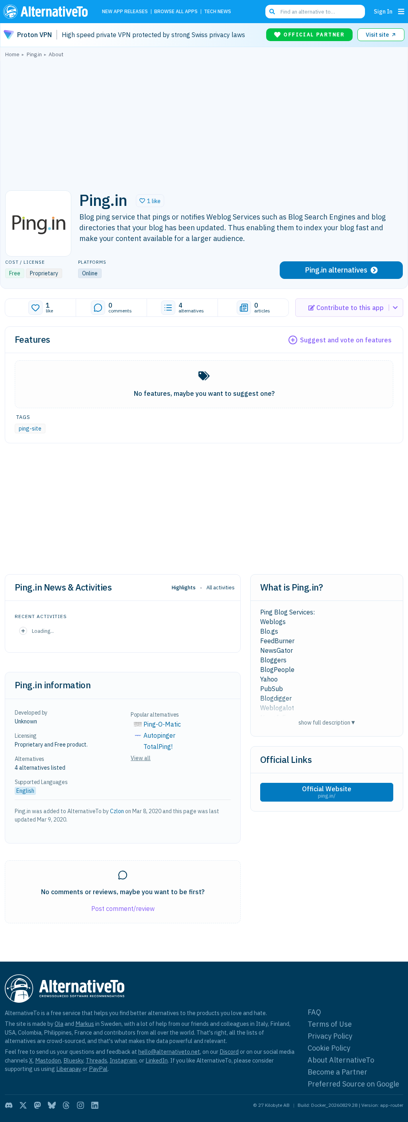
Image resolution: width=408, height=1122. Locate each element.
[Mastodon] (37, 1105)
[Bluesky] (52, 1105)
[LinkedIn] (95, 1105)
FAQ (314, 1012)
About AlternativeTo (341, 1060)
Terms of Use (330, 1024)
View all (141, 758)
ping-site (30, 428)
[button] (150, 200)
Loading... (43, 630)
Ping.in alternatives (336, 270)
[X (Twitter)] (23, 1105)
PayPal (98, 1069)
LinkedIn (156, 1060)
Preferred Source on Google (353, 1083)
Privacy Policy (330, 1036)
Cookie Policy (329, 1048)
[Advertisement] (204, 122)
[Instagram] (80, 1105)
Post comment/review (123, 909)
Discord (229, 1051)
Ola (59, 1023)
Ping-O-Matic (162, 724)
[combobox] (315, 11)
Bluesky (73, 1060)
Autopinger (159, 735)
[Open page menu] (401, 11)
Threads (96, 1060)
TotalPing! (158, 747)
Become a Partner (337, 1072)
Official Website (326, 792)
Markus (84, 1023)
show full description (326, 722)
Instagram (123, 1060)
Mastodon (48, 1060)
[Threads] (66, 1105)
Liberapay (68, 1069)
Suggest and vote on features (346, 340)
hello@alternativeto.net (169, 1051)
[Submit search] (272, 11)
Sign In (383, 11)
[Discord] (9, 1105)
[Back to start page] (47, 11)
